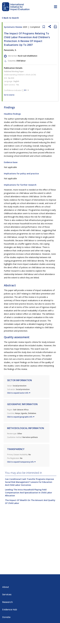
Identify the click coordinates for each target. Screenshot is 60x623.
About (5, 587)
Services (6, 594)
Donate (6, 617)
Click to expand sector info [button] (17, 393)
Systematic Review (22, 27)
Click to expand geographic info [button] (20, 417)
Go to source (9, 95)
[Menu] (55, 7)
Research (7, 602)
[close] (43, 26)
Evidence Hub (9, 609)
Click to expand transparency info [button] (20, 462)
